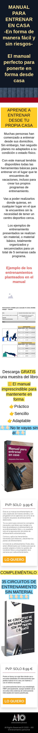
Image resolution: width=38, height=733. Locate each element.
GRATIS (28, 371)
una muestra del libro (19, 377)
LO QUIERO (14, 559)
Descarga (11, 371)
